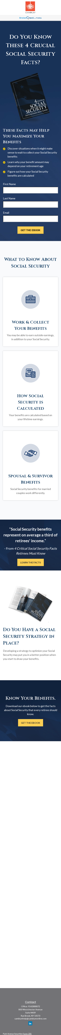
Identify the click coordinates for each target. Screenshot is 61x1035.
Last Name (9, 198)
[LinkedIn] (30, 1023)
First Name (9, 184)
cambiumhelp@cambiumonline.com (30, 1018)
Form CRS (27, 1034)
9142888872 (34, 1006)
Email (6, 212)
